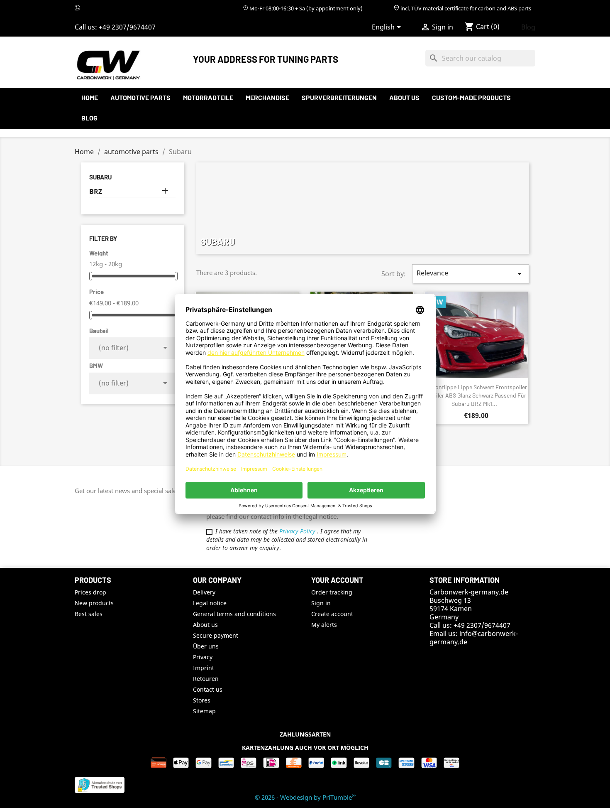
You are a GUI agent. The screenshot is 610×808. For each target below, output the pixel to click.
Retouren (206, 679)
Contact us (207, 689)
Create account (332, 614)
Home (89, 97)
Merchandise (267, 97)
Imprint (203, 668)
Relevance (471, 273)
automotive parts (140, 97)
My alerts (324, 625)
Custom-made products (471, 97)
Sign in (321, 603)
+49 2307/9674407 (127, 27)
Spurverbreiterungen (339, 97)
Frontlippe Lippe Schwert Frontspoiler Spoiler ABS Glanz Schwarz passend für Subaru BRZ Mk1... (476, 395)
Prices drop (90, 592)
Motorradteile (208, 97)
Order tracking (331, 592)
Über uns (206, 646)
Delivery (204, 592)
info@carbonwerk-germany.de (473, 637)
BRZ (95, 191)
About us (404, 97)
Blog (528, 27)
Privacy (202, 657)
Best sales (88, 614)
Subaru (100, 177)
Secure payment (215, 635)
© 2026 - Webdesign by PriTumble (305, 797)
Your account (337, 580)
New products (94, 603)
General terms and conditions (234, 614)
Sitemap (204, 711)
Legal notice (210, 603)
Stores (201, 700)
